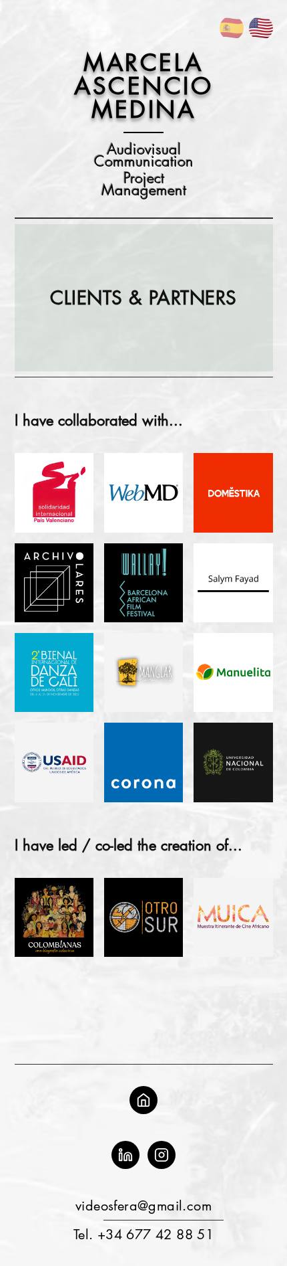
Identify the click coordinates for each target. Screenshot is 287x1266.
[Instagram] (162, 1155)
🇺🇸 (261, 28)
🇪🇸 (232, 28)
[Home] (143, 1100)
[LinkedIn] (125, 1155)
